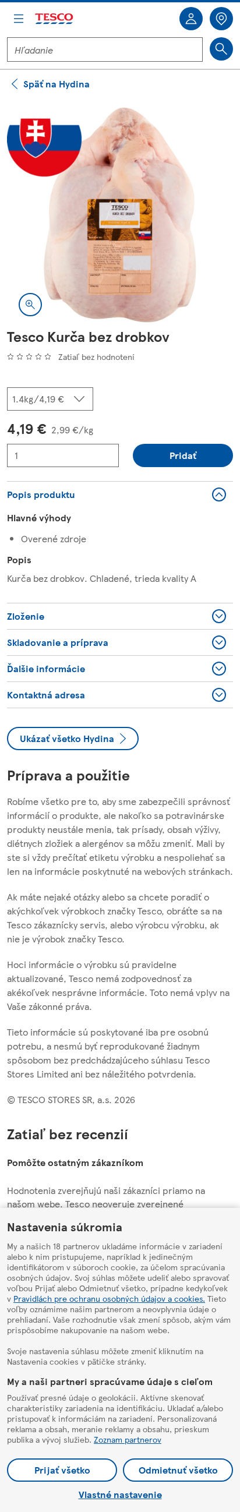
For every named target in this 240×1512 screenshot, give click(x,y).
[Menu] (18, 18)
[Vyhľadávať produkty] (221, 49)
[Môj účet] (191, 18)
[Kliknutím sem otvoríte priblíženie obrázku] (30, 304)
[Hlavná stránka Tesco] (55, 18)
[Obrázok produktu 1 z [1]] (120, 215)
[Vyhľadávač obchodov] (221, 18)
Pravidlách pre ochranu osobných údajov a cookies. (109, 1298)
